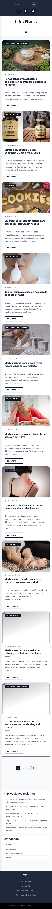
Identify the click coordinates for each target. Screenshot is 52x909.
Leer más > (12, 106)
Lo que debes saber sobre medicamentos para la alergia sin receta (23, 724)
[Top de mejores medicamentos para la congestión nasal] (26, 268)
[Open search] (18, 11)
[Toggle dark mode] (26, 11)
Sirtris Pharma (26, 21)
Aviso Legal (26, 881)
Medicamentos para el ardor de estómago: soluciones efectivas (23, 652)
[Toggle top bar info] (34, 4)
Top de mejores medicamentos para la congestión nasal (26, 822)
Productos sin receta (16, 44)
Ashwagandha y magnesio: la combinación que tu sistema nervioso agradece (25, 81)
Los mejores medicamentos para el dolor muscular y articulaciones (24, 506)
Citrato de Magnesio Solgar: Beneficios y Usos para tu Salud (22, 151)
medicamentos (13, 115)
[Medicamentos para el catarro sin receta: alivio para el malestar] (26, 339)
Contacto (26, 886)
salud (8, 858)
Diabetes (10, 186)
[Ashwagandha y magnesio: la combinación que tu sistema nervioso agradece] (26, 55)
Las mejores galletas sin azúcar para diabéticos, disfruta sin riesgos (25, 222)
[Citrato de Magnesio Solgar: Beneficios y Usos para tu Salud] (26, 126)
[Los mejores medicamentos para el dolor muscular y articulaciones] (26, 481)
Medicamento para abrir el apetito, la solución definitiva (25, 435)
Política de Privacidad (26, 895)
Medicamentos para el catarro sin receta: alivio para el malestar (23, 364)
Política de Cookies (26, 890)
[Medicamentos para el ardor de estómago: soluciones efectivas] (26, 627)
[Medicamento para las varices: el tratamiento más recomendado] (26, 556)
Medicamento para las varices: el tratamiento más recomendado (23, 580)
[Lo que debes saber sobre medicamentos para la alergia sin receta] (26, 698)
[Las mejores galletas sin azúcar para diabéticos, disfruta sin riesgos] (26, 197)
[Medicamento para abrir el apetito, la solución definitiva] (26, 410)
